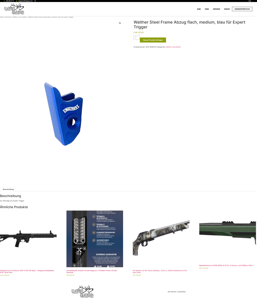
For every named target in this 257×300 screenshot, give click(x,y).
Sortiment (216, 9)
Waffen (15, 17)
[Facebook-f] (35, 1)
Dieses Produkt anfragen (153, 40)
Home (199, 9)
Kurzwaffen (23, 17)
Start (1, 17)
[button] (120, 23)
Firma (207, 9)
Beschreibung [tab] (8, 189)
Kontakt (227, 9)
